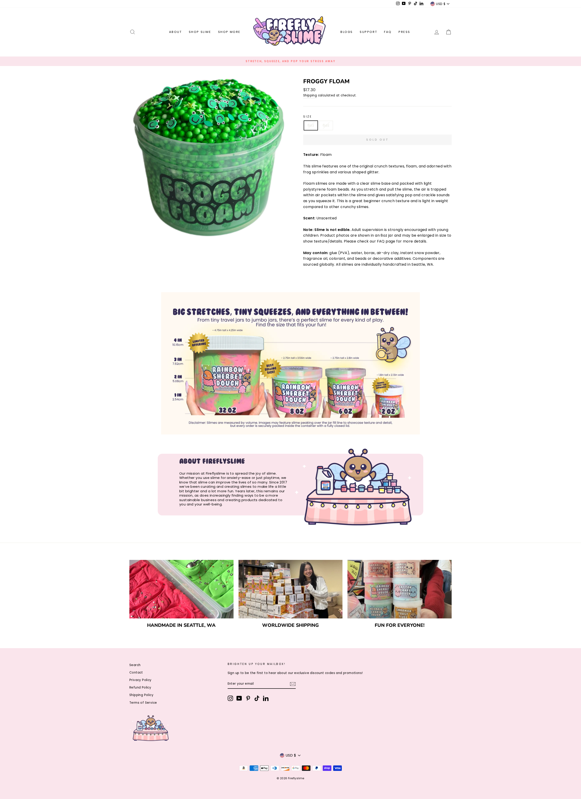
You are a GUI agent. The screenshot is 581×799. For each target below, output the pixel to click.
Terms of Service (143, 703)
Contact (136, 672)
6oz (326, 125)
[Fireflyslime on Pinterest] (248, 698)
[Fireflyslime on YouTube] (239, 698)
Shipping (310, 95)
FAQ (388, 32)
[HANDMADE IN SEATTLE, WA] (181, 589)
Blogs (346, 32)
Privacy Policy (140, 680)
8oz (311, 125)
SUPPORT (368, 32)
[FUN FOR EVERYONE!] (399, 589)
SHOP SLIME (200, 32)
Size (307, 116)
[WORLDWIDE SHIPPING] (291, 589)
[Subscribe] (293, 684)
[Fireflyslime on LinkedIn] (265, 698)
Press (404, 32)
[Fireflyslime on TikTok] (257, 698)
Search (134, 665)
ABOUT (175, 32)
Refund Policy (140, 687)
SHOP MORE (229, 32)
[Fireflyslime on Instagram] (230, 698)
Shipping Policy (141, 695)
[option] (290, 61)
